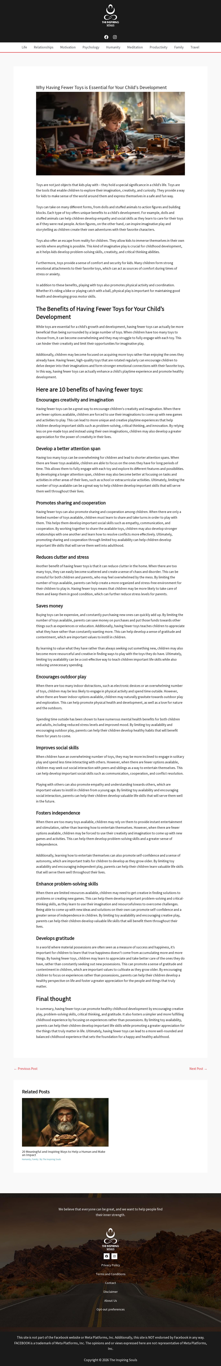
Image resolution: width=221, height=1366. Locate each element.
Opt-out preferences (111, 1309)
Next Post (198, 1068)
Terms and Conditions (110, 1274)
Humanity (26, 1159)
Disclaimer (110, 1292)
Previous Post (26, 1068)
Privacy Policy (110, 1265)
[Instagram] (115, 37)
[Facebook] (106, 37)
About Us (110, 1300)
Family (35, 1159)
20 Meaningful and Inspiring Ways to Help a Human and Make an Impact (63, 1153)
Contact (110, 1283)
